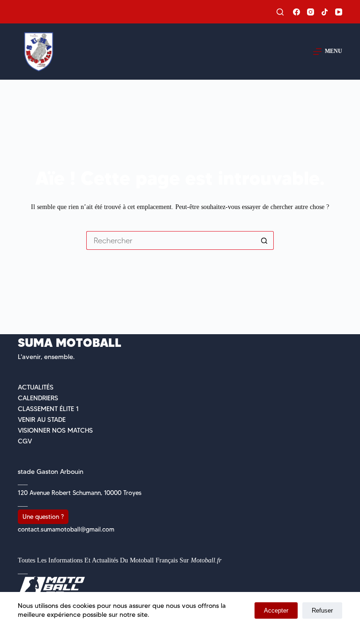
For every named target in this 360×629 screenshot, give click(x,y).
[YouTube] (338, 11)
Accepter (276, 610)
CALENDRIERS (38, 398)
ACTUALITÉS (35, 387)
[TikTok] (324, 11)
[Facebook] (296, 11)
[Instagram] (310, 11)
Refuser (322, 610)
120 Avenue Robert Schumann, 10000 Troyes (80, 492)
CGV (25, 441)
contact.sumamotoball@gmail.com (66, 529)
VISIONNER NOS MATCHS (55, 430)
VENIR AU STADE (42, 419)
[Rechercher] (280, 11)
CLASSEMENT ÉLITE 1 (48, 408)
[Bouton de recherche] (264, 240)
